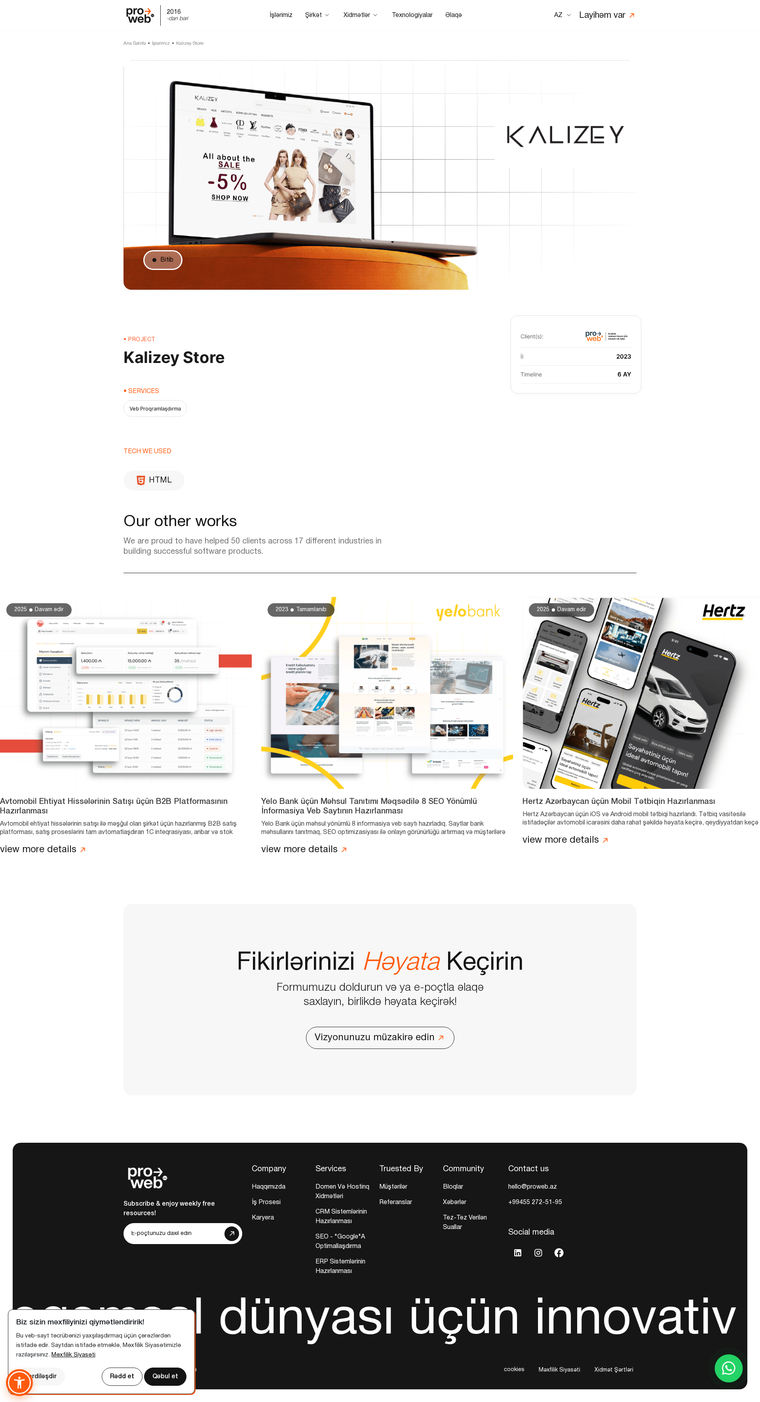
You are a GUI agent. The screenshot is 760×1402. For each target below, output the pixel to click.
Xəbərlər (454, 1202)
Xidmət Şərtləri (614, 1369)
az (558, 15)
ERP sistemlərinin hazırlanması (340, 1266)
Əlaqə (453, 15)
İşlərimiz (281, 15)
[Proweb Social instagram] (538, 1252)
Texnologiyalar (412, 15)
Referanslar (395, 1202)
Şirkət (313, 15)
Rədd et (122, 1376)
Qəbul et (165, 1376)
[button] (19, 1382)
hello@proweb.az (532, 1187)
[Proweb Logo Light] (147, 1176)
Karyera (263, 1218)
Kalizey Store (189, 43)
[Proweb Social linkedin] (517, 1252)
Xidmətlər (357, 15)
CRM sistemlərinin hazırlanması (341, 1216)
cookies (514, 1369)
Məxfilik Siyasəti (559, 1369)
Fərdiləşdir (41, 1376)
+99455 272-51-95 (535, 1202)
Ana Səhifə (135, 43)
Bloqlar (453, 1187)
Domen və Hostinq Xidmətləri (342, 1191)
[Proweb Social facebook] (558, 1252)
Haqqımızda (268, 1187)
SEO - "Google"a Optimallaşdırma (340, 1241)
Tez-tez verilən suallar (465, 1222)
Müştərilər (393, 1187)
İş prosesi (266, 1202)
